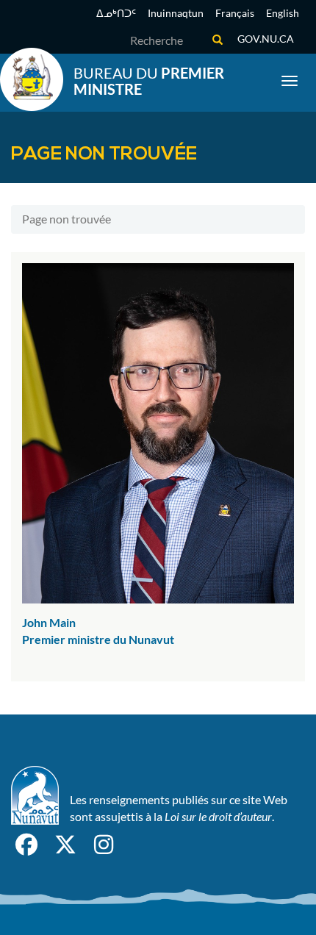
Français (234, 13)
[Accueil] (31, 79)
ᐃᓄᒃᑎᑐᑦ (116, 13)
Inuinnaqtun (176, 13)
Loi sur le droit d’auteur (218, 816)
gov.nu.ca (265, 38)
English (282, 13)
